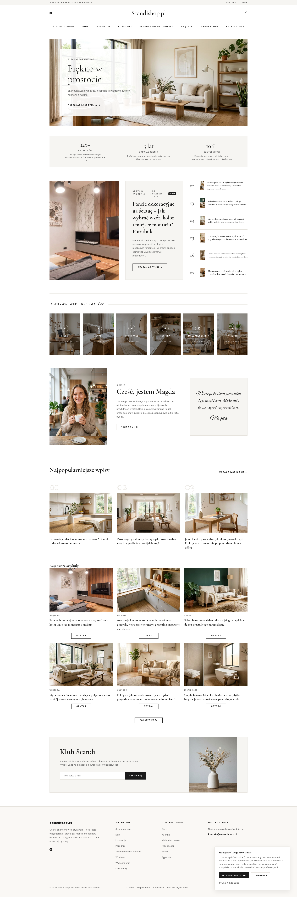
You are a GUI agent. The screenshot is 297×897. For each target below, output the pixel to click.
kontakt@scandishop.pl (222, 834)
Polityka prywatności (177, 887)
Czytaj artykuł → (150, 267)
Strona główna (64, 26)
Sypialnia (166, 857)
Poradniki (125, 26)
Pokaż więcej (149, 720)
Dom (85, 26)
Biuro (164, 829)
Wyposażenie (209, 26)
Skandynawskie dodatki (156, 26)
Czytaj (81, 636)
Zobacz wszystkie (232, 472)
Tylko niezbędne (229, 883)
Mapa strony (143, 887)
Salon (165, 851)
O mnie (244, 2)
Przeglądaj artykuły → (84, 105)
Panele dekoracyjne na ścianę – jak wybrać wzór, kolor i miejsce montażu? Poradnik (153, 217)
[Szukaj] (246, 13)
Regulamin (158, 887)
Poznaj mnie (129, 427)
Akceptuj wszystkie (234, 875)
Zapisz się (135, 776)
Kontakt (231, 2)
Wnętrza (187, 26)
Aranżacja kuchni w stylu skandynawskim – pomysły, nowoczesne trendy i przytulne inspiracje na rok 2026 (226, 185)
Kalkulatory (235, 26)
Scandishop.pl (148, 13)
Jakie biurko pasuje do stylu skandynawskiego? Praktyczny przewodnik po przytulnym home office (214, 543)
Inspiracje (103, 26)
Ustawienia (260, 875)
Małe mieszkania (171, 840)
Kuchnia (166, 834)
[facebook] (51, 13)
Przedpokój (168, 845)
